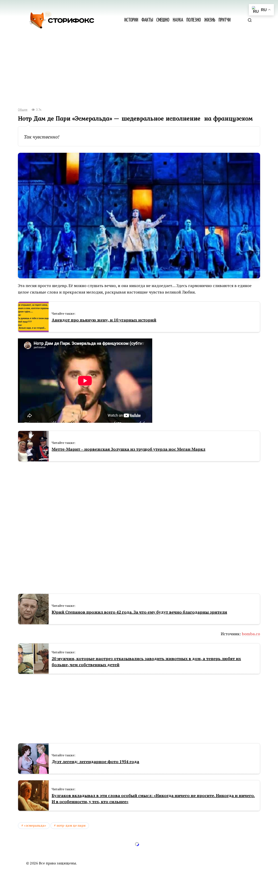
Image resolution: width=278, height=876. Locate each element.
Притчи (225, 20)
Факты (147, 20)
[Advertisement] (139, 71)
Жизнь (209, 20)
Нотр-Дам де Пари (71, 825)
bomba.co (251, 633)
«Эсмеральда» (35, 825)
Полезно (193, 20)
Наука (178, 20)
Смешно (162, 20)
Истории (131, 20)
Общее (22, 110)
